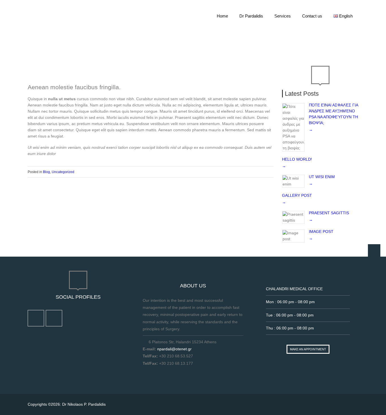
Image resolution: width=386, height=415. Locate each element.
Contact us (312, 16)
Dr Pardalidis (251, 16)
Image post (321, 231)
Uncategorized (63, 172)
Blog (282, 42)
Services (282, 16)
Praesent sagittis (329, 213)
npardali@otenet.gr (174, 349)
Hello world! (297, 159)
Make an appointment (308, 349)
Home (222, 16)
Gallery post (297, 195)
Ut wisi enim (322, 176)
